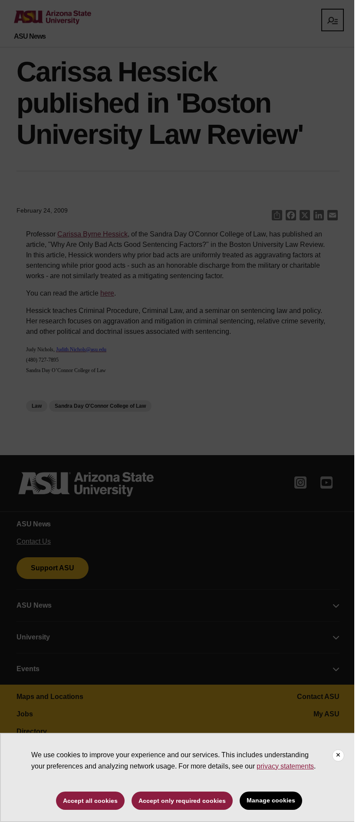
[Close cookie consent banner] (338, 755)
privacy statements (285, 766)
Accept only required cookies (182, 800)
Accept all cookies (90, 800)
